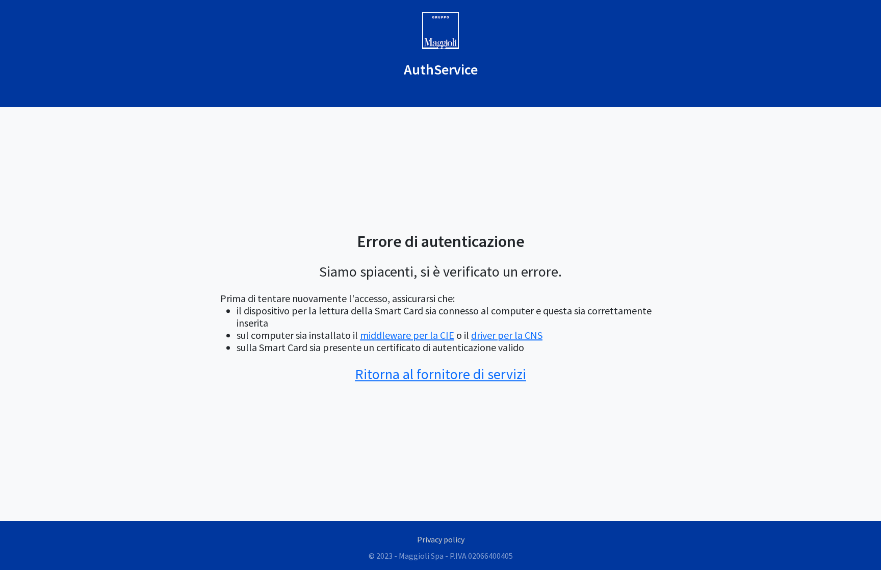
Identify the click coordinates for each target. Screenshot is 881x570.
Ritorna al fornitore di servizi (440, 374)
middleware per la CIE (407, 335)
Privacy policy (440, 539)
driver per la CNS (506, 335)
